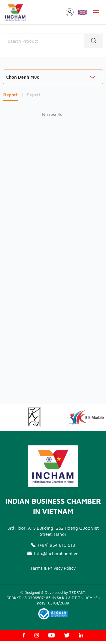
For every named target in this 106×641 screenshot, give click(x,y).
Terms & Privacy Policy (53, 568)
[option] (33, 417)
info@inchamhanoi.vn (56, 553)
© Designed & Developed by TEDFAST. (53, 592)
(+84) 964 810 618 (56, 545)
